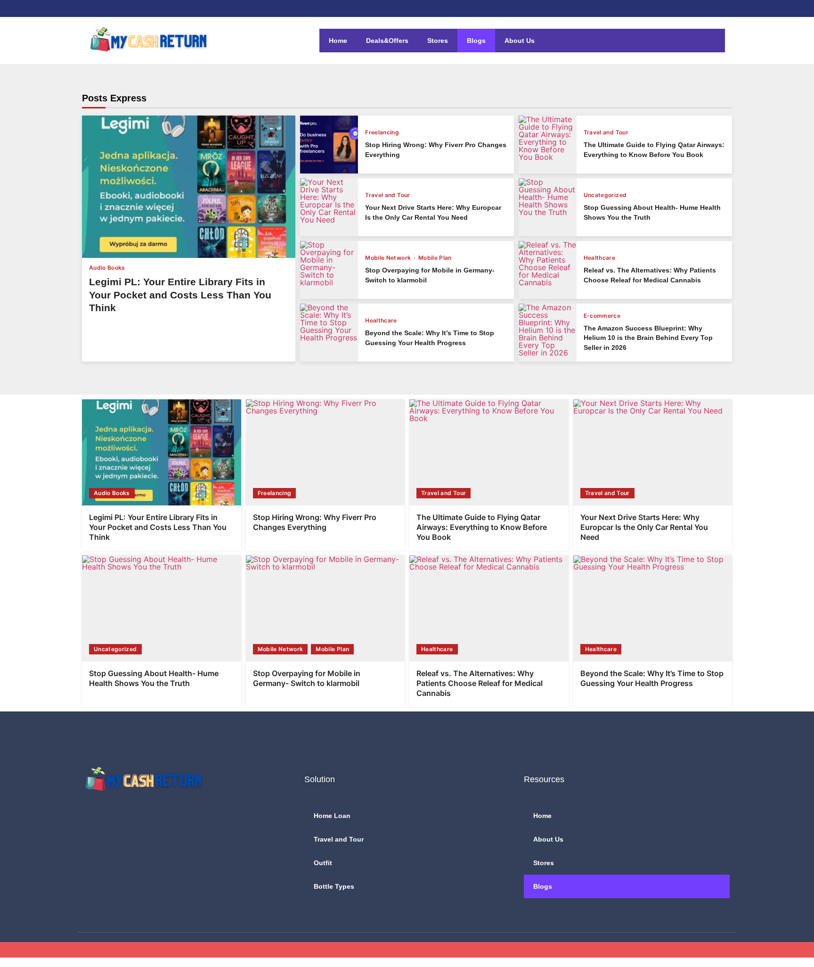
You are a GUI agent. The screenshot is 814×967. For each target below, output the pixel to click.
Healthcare (600, 258)
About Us (520, 40)
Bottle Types (334, 886)
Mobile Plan (435, 258)
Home (338, 40)
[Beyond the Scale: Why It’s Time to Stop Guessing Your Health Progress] (329, 333)
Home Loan (332, 815)
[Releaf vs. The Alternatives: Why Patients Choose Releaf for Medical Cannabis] (548, 270)
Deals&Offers (387, 40)
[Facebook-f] (91, 818)
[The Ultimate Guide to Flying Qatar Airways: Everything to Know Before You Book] (548, 145)
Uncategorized (605, 195)
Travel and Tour (606, 132)
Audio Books (107, 268)
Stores (437, 40)
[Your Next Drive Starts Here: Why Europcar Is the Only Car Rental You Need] (329, 207)
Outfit (323, 863)
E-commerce (602, 316)
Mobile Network (388, 258)
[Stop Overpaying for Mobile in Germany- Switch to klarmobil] (329, 270)
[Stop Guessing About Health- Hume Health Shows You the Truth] (548, 207)
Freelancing (382, 132)
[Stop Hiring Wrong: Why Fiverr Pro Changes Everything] (329, 145)
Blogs (476, 40)
